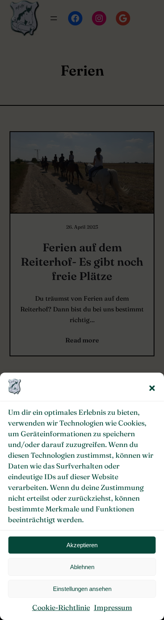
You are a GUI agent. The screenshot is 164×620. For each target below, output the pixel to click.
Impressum (113, 607)
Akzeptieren (82, 545)
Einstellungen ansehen (82, 588)
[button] (152, 388)
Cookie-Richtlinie (61, 607)
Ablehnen (82, 567)
